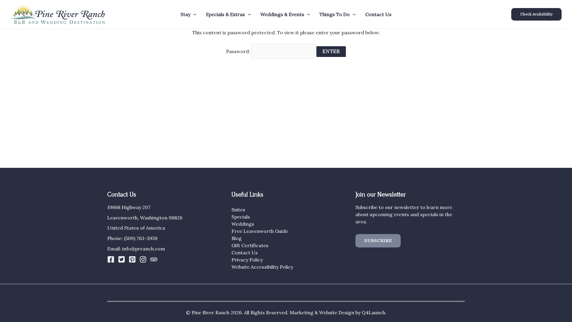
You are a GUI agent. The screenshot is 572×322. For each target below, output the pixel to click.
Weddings (242, 224)
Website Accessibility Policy (262, 267)
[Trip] (153, 259)
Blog (236, 238)
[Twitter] (121, 259)
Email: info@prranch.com (136, 249)
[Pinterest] (132, 259)
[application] (193, 14)
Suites (238, 210)
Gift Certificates (249, 245)
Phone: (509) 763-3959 (132, 238)
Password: (238, 51)
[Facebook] (110, 259)
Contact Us (378, 14)
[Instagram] (143, 259)
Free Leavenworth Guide (259, 231)
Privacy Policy (247, 260)
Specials (240, 217)
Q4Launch (373, 312)
